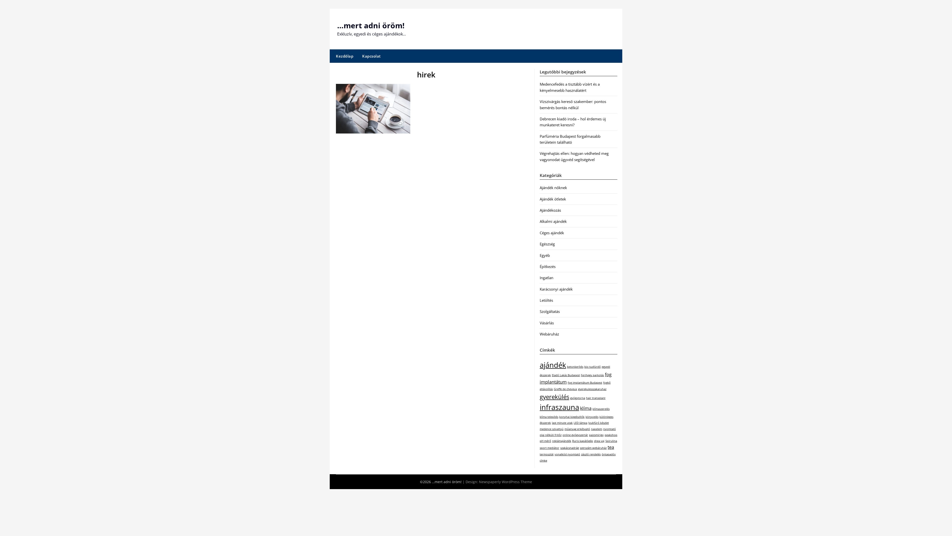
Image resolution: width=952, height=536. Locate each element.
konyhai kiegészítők (572, 417)
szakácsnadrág (569, 448)
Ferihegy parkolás (592, 375)
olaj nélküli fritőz (551, 435)
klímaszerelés (601, 409)
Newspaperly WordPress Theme (505, 481)
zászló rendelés (591, 454)
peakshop (611, 435)
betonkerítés (575, 366)
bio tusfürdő (592, 366)
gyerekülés (554, 397)
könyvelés (592, 417)
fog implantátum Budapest (585, 382)
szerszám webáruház (593, 448)
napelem (596, 429)
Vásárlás (547, 322)
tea (611, 447)
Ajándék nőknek (553, 187)
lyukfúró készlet (598, 423)
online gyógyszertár (575, 435)
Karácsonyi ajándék (556, 289)
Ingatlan (546, 277)
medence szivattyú (552, 429)
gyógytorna (577, 398)
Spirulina (611, 441)
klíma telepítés (549, 417)
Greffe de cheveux (565, 389)
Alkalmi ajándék (553, 221)
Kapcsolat (371, 56)
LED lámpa (580, 423)
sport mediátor (549, 448)
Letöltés (546, 300)
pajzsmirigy (596, 435)
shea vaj (599, 441)
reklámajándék (561, 441)
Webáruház (549, 334)
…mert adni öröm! (371, 25)
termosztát (547, 454)
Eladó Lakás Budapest (566, 375)
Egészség (547, 243)
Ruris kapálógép (582, 441)
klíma (586, 408)
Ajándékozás (550, 210)
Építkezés (548, 266)
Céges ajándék (552, 232)
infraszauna (559, 407)
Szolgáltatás (550, 311)
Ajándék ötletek (553, 199)
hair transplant (595, 398)
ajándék (553, 365)
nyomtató (609, 429)
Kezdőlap (344, 56)
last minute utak (562, 423)
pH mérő (545, 441)
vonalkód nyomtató (567, 454)
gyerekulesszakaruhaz (592, 389)
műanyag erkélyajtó (577, 429)
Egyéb (545, 255)
